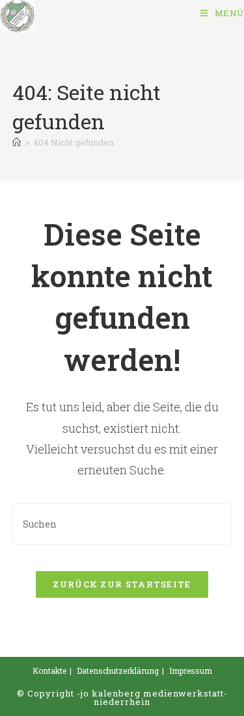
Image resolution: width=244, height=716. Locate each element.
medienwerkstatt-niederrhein (161, 697)
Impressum (190, 670)
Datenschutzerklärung (118, 670)
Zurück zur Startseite (122, 584)
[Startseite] (16, 142)
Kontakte (49, 670)
